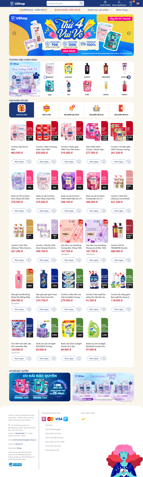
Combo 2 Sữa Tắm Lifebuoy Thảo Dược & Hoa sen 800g (21, 248)
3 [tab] (60, 54)
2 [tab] (58, 54)
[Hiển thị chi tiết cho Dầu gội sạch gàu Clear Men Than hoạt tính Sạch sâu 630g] (46, 280)
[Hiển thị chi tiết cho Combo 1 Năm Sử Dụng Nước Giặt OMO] (46, 132)
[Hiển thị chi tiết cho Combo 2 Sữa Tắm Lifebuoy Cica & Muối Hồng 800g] (121, 181)
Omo (50, 95)
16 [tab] (86, 54)
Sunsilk (87, 77)
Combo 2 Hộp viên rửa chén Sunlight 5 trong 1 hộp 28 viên (71, 297)
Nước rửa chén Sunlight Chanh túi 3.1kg (71, 344)
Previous (14, 33)
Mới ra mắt (46, 114)
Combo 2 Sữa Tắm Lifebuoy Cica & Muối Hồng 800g (120, 198)
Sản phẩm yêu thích (71, 114)
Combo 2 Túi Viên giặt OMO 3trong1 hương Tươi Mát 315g (120, 149)
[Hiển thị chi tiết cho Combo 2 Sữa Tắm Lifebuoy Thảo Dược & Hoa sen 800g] (21, 231)
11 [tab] (76, 54)
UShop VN (19, 444)
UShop (19, 448)
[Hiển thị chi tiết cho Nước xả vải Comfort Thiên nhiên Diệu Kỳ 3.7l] (71, 181)
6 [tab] (66, 54)
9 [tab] (72, 54)
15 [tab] (84, 54)
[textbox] (65, 3)
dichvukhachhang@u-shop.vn (24, 440)
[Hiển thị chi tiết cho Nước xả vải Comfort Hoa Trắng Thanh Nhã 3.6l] (46, 181)
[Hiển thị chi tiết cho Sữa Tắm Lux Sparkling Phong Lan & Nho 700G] (96, 231)
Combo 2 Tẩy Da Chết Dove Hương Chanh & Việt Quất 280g (45, 248)
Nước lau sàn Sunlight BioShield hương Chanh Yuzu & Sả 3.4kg (96, 346)
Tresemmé (106, 77)
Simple (105, 94)
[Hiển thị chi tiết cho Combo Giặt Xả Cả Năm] (21, 132)
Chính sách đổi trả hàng (54, 437)
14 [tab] (82, 54)
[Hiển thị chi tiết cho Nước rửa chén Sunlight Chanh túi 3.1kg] (71, 329)
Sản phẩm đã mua (96, 114)
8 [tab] (70, 54)
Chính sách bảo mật (53, 446)
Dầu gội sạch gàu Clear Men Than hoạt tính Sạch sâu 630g (46, 297)
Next (129, 33)
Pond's (124, 94)
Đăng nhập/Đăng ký (119, 5)
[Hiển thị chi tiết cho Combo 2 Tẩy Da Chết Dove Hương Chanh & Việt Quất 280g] (46, 231)
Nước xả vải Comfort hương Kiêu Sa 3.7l (95, 197)
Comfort (49, 77)
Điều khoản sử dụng (53, 433)
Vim (68, 94)
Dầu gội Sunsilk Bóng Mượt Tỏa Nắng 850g (20, 295)
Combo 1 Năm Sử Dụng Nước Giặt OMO (46, 148)
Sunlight (68, 77)
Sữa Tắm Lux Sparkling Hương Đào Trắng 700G (71, 246)
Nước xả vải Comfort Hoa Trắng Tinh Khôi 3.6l (20, 198)
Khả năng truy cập (52, 450)
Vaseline (124, 77)
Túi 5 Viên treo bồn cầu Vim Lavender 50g (21, 344)
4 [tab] (62, 54)
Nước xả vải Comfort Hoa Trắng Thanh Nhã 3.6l (46, 198)
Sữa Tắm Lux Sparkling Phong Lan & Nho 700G (96, 246)
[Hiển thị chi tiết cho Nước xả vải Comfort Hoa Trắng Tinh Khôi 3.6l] (21, 181)
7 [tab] (68, 54)
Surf (87, 94)
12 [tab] (78, 54)
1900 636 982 (19, 433)
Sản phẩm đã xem (121, 114)
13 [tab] (80, 54)
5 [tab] (64, 54)
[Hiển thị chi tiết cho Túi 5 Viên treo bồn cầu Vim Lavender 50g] (21, 329)
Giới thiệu (49, 425)
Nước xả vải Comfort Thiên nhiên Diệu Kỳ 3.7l (71, 197)
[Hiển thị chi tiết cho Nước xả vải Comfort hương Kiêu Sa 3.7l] (96, 181)
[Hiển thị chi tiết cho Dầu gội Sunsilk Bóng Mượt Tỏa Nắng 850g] (21, 280)
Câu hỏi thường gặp (53, 429)
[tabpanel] (71, 35)
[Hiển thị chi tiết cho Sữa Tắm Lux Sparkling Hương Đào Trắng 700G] (71, 231)
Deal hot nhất (21, 114)
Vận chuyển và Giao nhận (55, 442)
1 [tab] (56, 54)
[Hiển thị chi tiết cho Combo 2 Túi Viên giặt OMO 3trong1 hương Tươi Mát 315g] (121, 132)
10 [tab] (74, 54)
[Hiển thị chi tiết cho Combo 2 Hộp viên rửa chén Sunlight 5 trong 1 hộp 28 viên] (71, 280)
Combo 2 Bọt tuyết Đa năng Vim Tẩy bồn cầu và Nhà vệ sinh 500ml (96, 297)
